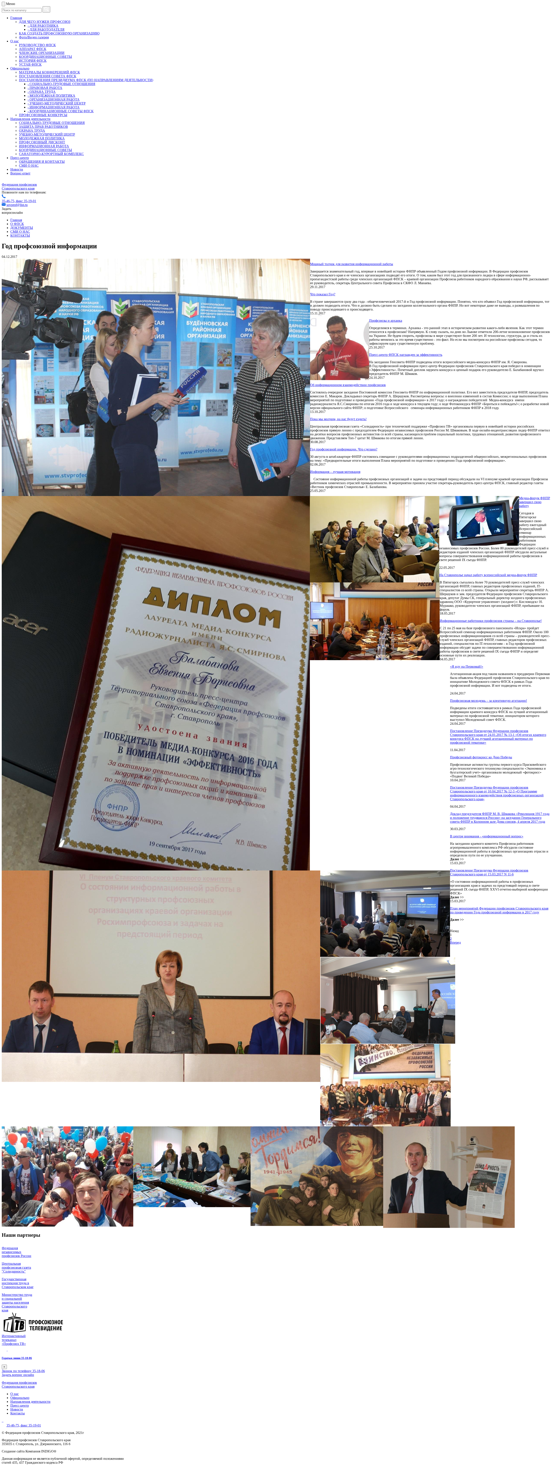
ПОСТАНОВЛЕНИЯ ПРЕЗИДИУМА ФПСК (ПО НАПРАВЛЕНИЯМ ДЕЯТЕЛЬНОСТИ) (86, 80)
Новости (16, 169)
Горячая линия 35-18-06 (17, 1358)
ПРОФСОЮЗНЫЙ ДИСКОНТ (42, 142)
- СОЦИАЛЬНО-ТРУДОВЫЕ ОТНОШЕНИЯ (61, 84)
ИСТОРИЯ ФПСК (33, 60)
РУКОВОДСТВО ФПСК (37, 45)
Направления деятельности (30, 119)
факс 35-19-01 (26, 201)
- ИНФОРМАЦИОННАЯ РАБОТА (54, 107)
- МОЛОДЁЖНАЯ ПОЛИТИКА (51, 95)
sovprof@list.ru (17, 205)
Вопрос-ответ (20, 173)
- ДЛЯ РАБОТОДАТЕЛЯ (46, 29)
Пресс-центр (19, 158)
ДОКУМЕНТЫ (21, 228)
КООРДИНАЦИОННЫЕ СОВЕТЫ (45, 57)
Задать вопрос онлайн (18, 1375)
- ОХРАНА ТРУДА (42, 92)
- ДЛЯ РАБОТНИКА (43, 25)
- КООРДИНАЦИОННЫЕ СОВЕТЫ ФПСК (61, 111)
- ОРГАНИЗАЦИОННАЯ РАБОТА (54, 99)
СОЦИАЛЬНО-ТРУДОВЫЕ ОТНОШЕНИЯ (52, 123)
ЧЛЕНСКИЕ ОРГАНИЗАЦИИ (41, 53)
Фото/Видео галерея (34, 37)
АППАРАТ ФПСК (32, 49)
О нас (14, 41)
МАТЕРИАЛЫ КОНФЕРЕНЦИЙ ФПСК (49, 72)
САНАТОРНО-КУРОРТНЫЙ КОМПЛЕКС (51, 154)
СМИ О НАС (29, 165)
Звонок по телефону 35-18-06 (23, 1371)
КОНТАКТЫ (20, 235)
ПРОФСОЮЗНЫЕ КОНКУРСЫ (43, 115)
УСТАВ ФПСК (30, 64)
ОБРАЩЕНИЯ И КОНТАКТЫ (42, 161)
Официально (19, 68)
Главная (16, 18)
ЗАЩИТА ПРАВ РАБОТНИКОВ (43, 126)
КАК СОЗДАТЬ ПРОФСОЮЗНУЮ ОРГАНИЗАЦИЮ (59, 33)
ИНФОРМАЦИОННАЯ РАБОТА (44, 146)
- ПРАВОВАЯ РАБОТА (45, 88)
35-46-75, (9, 201)
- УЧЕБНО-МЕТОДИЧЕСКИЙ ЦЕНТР (57, 103)
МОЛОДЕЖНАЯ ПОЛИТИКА (42, 138)
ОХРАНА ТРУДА (32, 130)
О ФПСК (17, 224)
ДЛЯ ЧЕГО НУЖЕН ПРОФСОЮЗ (44, 22)
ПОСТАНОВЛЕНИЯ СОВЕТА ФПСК (47, 76)
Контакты (17, 1413)
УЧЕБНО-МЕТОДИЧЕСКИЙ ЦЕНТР (47, 134)
